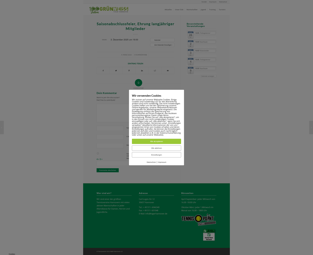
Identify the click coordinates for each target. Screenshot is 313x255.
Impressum (162, 162)
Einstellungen (156, 155)
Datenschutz (151, 162)
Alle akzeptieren (156, 141)
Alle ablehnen (156, 148)
